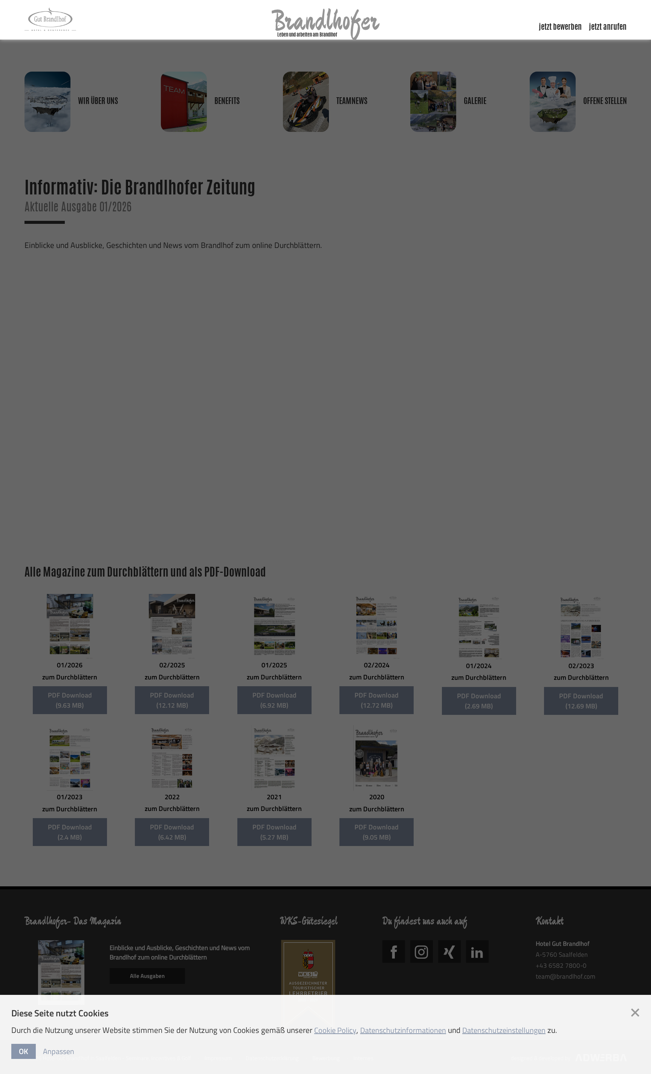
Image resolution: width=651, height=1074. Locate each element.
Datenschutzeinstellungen (504, 1030)
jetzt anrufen (608, 27)
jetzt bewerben (560, 27)
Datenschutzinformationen (403, 1030)
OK (23, 1051)
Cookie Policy (335, 1030)
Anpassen (58, 1051)
